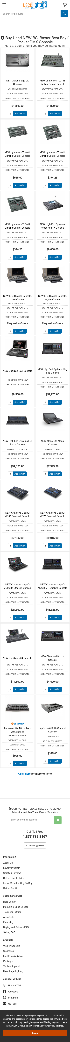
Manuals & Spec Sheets (15, 906)
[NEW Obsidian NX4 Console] (17, 636)
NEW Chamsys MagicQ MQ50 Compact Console (17, 514)
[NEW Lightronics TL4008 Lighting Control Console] (52, 131)
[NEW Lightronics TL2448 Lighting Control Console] (52, 60)
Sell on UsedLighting (13, 878)
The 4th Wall (14, 985)
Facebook (12, 991)
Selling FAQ (9, 932)
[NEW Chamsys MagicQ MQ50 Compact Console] (17, 492)
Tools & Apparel (11, 966)
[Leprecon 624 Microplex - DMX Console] (17, 707)
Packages (8, 961)
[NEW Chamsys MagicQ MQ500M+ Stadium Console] (52, 564)
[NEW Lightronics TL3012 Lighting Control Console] (17, 203)
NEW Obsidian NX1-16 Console (52, 658)
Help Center (9, 901)
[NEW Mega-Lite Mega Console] (52, 420)
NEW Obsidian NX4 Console (17, 658)
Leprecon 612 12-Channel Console (52, 729)
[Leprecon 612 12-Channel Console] (52, 707)
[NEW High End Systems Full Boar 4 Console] (17, 420)
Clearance (8, 950)
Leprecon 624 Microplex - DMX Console (17, 730)
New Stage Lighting (13, 971)
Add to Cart (19, 113)
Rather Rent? (10, 888)
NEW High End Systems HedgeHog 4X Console (52, 225)
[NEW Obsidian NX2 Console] (17, 348)
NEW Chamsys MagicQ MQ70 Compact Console (52, 514)
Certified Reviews (12, 872)
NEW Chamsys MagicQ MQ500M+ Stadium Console (52, 586)
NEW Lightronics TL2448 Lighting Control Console (52, 82)
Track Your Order (12, 911)
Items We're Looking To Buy (17, 883)
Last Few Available (13, 956)
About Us (8, 862)
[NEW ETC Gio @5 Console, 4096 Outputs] (17, 275)
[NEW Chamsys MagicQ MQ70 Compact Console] (52, 492)
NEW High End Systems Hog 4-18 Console (52, 370)
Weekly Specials (11, 945)
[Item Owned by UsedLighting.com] (17, 723)
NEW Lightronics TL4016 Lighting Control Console (17, 154)
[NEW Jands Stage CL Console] (17, 60)
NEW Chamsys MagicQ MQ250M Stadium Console (17, 586)
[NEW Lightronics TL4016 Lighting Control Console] (17, 131)
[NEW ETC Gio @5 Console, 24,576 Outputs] (52, 275)
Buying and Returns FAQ (16, 927)
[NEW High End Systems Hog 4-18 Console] (52, 348)
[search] (64, 13)
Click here (24, 773)
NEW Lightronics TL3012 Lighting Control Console (17, 225)
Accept (35, 1033)
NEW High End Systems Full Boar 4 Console (17, 442)
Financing (8, 922)
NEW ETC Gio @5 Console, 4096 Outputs (17, 297)
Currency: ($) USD (35, 845)
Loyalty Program (11, 867)
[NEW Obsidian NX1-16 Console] (52, 636)
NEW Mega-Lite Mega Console (52, 442)
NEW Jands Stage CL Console (17, 82)
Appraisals (8, 917)
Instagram (12, 997)
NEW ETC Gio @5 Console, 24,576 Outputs (52, 297)
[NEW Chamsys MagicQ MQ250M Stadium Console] (17, 564)
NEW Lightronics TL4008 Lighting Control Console (52, 154)
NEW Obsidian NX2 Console (17, 370)
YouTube (12, 1003)
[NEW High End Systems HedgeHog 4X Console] (52, 203)
